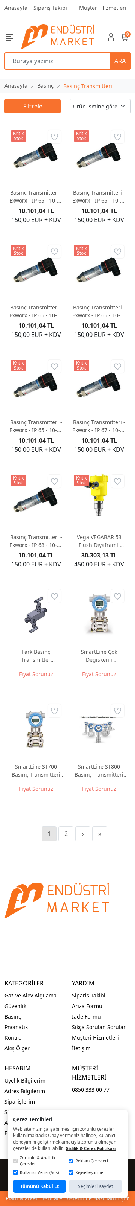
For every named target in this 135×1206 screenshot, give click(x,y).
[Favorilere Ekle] (54, 136)
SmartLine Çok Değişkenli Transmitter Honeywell (99, 656)
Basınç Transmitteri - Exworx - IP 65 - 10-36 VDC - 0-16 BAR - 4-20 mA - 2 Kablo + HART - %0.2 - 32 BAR (99, 311)
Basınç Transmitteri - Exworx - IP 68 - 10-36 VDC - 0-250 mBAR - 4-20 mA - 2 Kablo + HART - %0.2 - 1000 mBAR (36, 541)
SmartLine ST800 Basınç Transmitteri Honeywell (99, 770)
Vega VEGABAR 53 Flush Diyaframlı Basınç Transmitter (99, 541)
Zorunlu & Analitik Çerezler (38, 1161)
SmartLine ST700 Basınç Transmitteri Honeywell (36, 770)
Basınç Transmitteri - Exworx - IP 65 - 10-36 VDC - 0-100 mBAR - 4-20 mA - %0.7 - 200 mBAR (36, 311)
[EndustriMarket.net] (58, 36)
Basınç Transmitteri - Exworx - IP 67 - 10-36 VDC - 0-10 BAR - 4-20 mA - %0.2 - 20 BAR (99, 426)
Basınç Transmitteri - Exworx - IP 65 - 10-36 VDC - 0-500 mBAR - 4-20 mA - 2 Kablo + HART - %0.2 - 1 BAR (36, 426)
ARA (120, 61)
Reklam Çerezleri (91, 1160)
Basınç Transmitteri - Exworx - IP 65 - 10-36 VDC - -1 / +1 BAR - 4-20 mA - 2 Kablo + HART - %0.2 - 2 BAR (36, 196)
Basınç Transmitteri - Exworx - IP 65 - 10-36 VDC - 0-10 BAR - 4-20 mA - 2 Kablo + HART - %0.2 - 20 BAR (99, 196)
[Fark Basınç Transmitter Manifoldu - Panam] (36, 615)
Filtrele (32, 106)
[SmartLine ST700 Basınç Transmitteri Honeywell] (36, 729)
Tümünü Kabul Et (39, 1186)
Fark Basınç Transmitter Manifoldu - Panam (36, 656)
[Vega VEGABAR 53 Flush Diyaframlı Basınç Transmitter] (99, 500)
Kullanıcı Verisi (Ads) (39, 1172)
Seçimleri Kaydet (95, 1186)
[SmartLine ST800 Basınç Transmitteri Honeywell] (99, 729)
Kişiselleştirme (89, 1172)
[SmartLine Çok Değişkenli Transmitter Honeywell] (99, 615)
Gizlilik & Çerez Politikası (91, 1148)
